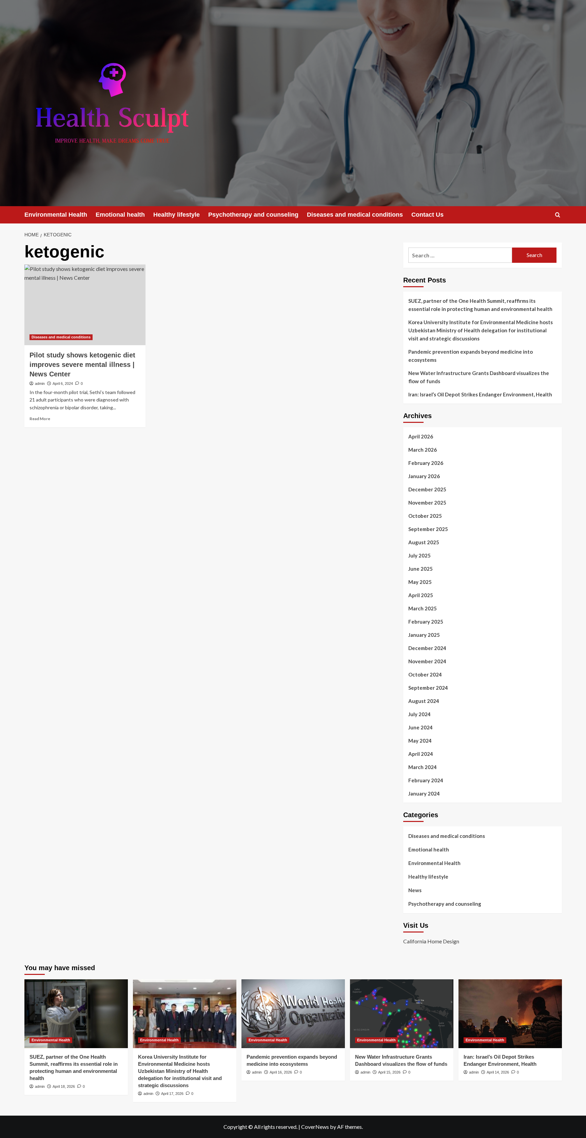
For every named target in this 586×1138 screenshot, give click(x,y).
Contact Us (427, 214)
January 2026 (424, 476)
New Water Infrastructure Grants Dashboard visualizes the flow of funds (478, 377)
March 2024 (422, 767)
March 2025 (422, 608)
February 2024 (425, 780)
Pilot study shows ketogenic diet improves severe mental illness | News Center (82, 364)
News (415, 890)
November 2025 (427, 502)
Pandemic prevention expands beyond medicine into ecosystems (470, 356)
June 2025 (420, 569)
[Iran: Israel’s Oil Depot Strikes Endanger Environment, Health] (510, 1013)
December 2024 (427, 648)
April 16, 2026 (281, 1072)
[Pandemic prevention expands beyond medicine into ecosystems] (293, 1013)
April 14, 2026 (498, 1072)
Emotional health (120, 214)
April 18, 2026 (64, 1086)
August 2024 (423, 701)
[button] (557, 215)
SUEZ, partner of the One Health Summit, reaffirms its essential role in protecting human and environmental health (480, 305)
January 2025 (424, 635)
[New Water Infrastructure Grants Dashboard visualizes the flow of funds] (401, 1013)
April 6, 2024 (63, 383)
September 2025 (428, 529)
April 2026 (420, 436)
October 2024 (425, 674)
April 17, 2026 (172, 1094)
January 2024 (424, 793)
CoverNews (315, 1126)
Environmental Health (55, 214)
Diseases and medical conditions (355, 214)
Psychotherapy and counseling (253, 214)
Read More (40, 418)
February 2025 (425, 622)
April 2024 (420, 754)
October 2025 (425, 516)
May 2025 (420, 582)
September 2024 (428, 688)
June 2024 (420, 727)
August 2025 (423, 542)
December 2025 (427, 489)
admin (40, 383)
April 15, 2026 (389, 1072)
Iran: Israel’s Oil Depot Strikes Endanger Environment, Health (480, 394)
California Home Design (431, 941)
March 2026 (422, 450)
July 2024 (419, 714)
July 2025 (419, 555)
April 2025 (420, 595)
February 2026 (425, 463)
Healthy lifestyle (176, 214)
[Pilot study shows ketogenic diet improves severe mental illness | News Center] (84, 304)
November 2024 (427, 661)
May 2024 (420, 741)
